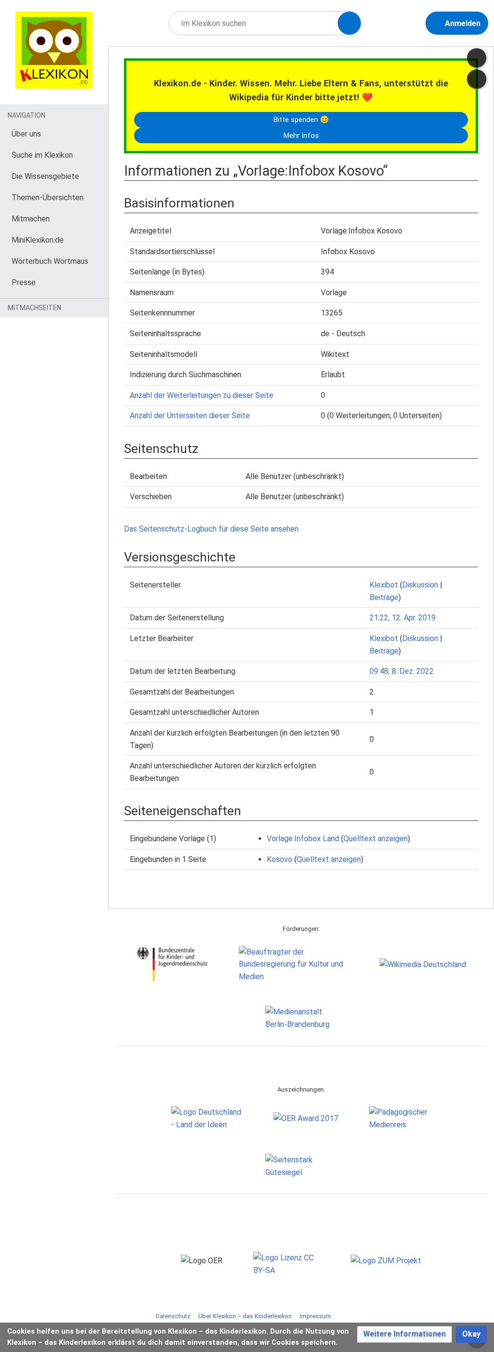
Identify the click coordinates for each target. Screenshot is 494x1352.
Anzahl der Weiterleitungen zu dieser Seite (202, 395)
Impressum (315, 1316)
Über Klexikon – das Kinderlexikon (245, 1316)
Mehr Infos (301, 135)
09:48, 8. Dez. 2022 (402, 671)
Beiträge (384, 597)
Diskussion (420, 584)
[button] (404, 1334)
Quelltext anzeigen (375, 838)
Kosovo (279, 859)
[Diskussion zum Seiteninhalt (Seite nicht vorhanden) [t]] (476, 58)
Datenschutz (173, 1316)
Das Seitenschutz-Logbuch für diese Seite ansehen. (212, 528)
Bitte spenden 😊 (301, 119)
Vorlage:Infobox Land (303, 838)
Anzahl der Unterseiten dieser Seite (190, 415)
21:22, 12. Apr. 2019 (403, 617)
